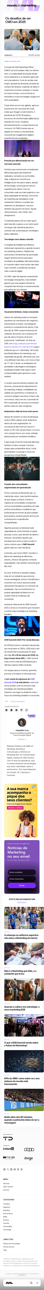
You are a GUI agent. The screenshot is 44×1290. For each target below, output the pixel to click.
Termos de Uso (8, 1247)
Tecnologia (7, 1230)
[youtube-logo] (14, 1169)
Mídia (5, 1217)
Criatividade (7, 1226)
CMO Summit (8, 1187)
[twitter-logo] (8, 1169)
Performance (8, 1214)
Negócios (6, 1207)
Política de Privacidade (11, 1244)
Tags (5, 1250)
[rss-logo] (18, 1169)
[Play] (22, 626)
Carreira (6, 1223)
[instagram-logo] (4, 1169)
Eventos (6, 1220)
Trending (6, 1204)
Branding (6, 1210)
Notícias (6, 1183)
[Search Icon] (31, 1283)
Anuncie (6, 1190)
